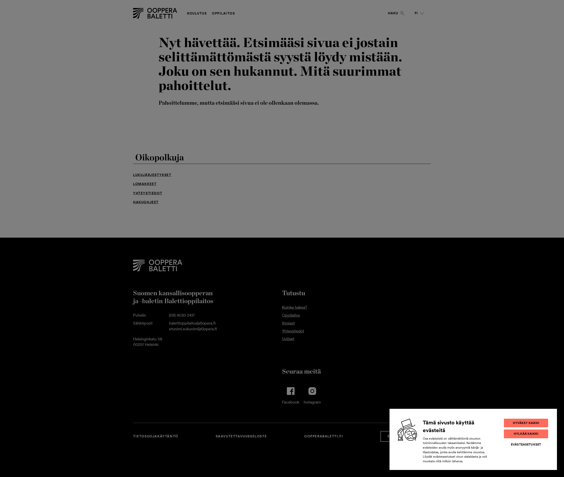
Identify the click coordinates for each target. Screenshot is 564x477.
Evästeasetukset (526, 444)
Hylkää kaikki (526, 433)
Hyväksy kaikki (526, 423)
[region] (473, 439)
